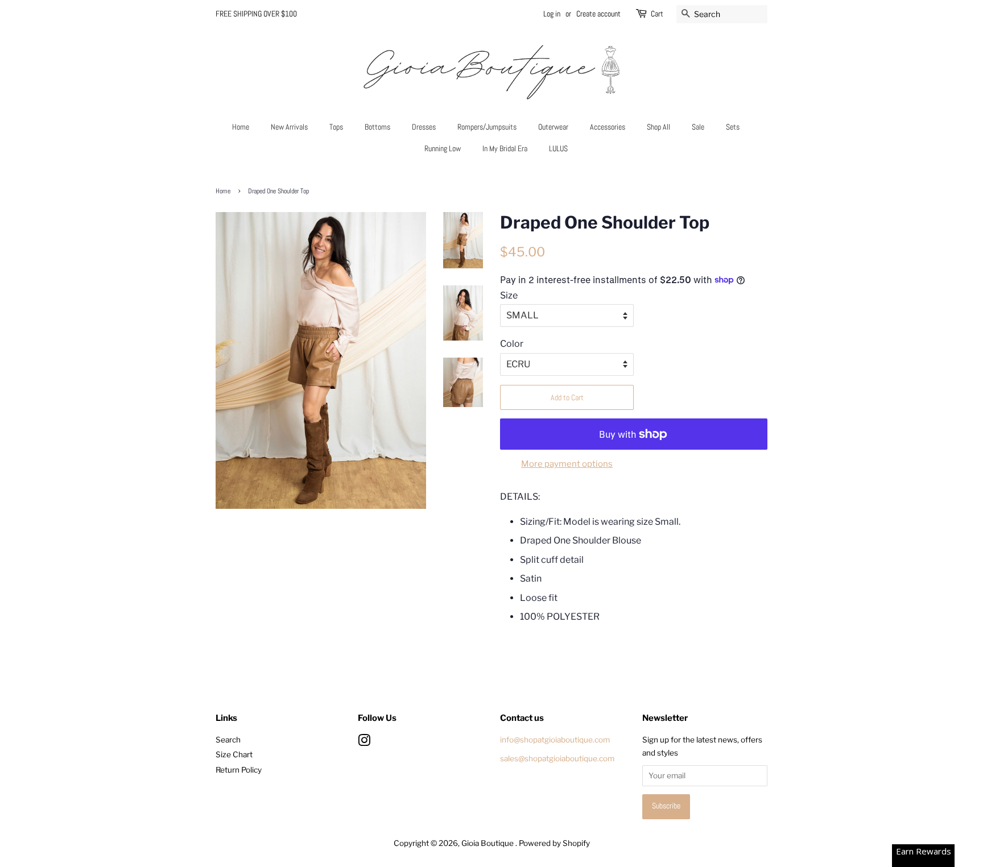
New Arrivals (289, 127)
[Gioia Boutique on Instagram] (364, 742)
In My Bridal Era (504, 148)
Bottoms (377, 127)
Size (509, 295)
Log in (551, 14)
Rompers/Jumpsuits (487, 127)
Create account (598, 14)
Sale (698, 127)
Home (240, 127)
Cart (657, 14)
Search (228, 739)
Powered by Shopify (554, 843)
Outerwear (553, 127)
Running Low (442, 148)
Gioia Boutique (488, 843)
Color (511, 343)
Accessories (607, 127)
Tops (336, 127)
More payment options (567, 464)
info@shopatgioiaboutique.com (555, 739)
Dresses (424, 127)
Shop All (658, 127)
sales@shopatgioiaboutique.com (557, 758)
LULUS (558, 148)
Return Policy (239, 769)
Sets (733, 127)
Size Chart (234, 754)
